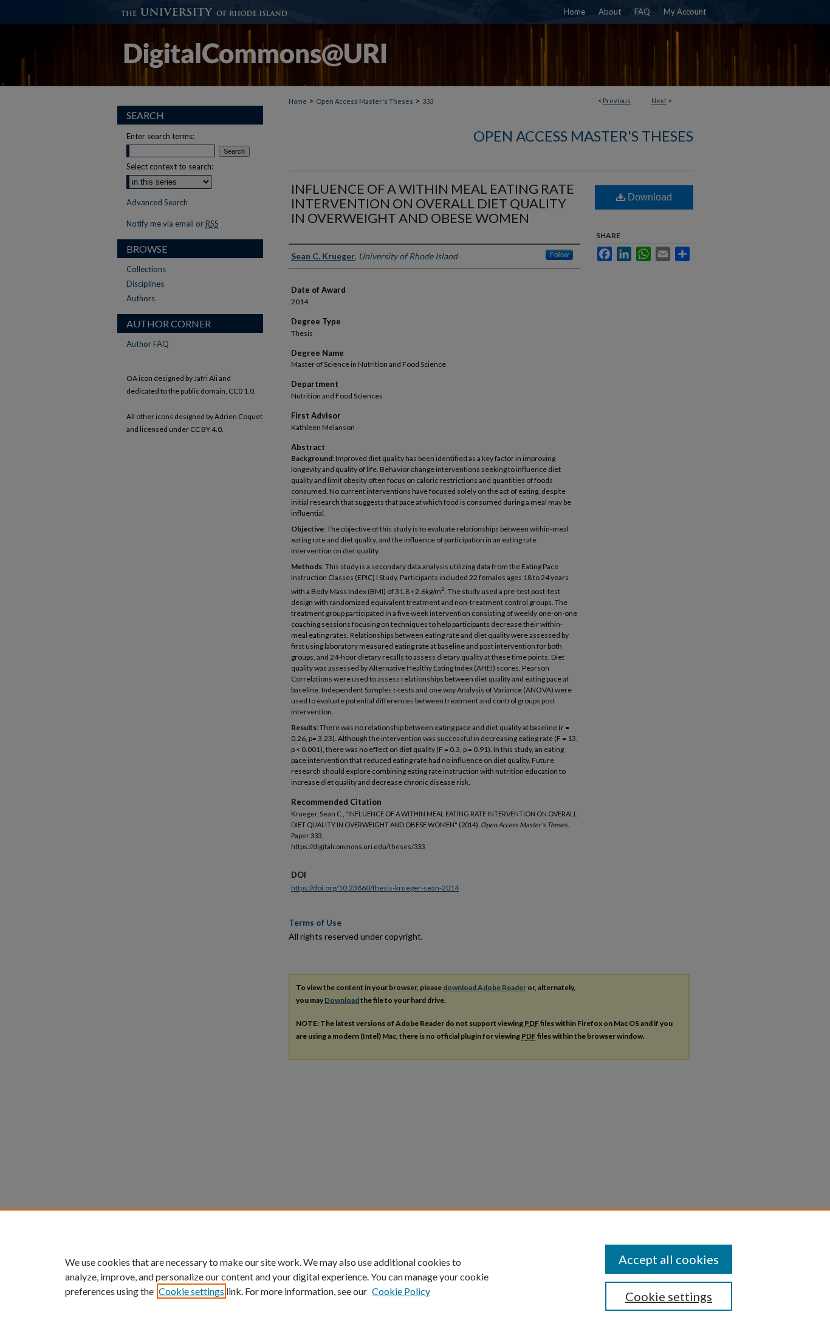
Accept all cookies (669, 1259)
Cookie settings (191, 1291)
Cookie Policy (401, 1291)
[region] (415, 1276)
